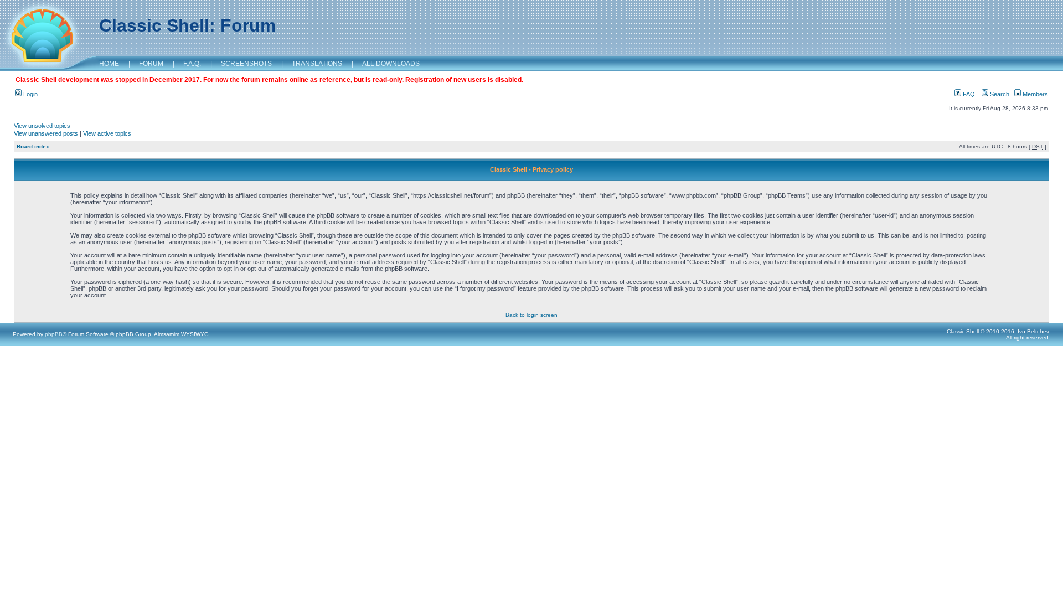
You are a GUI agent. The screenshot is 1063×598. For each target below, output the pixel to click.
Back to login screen (531, 315)
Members (1034, 94)
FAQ (968, 94)
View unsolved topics (42, 125)
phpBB (54, 334)
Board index (33, 146)
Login (30, 94)
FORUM (151, 64)
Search (998, 94)
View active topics (107, 133)
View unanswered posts (46, 133)
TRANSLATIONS (317, 64)
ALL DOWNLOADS (391, 64)
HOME (109, 64)
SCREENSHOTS (246, 64)
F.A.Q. (192, 64)
